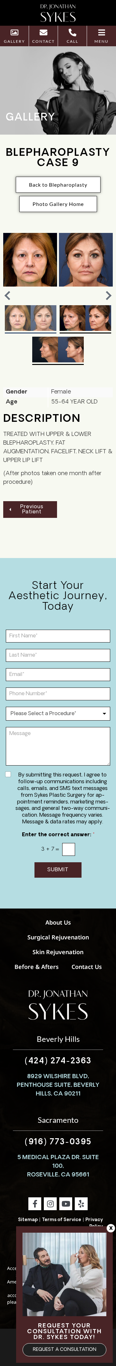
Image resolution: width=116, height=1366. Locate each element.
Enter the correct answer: (58, 835)
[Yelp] (81, 1203)
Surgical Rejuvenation (58, 937)
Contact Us (87, 967)
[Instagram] (50, 1203)
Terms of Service (61, 1220)
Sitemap (28, 1220)
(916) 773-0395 (58, 1142)
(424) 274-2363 (58, 1061)
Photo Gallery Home (58, 204)
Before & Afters (37, 967)
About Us (58, 922)
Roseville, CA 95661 (58, 1175)
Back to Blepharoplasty (58, 185)
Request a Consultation (64, 1349)
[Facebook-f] (34, 1203)
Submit (58, 870)
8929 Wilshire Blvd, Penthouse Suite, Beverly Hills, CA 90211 (58, 1085)
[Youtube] (65, 1203)
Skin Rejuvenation (58, 952)
